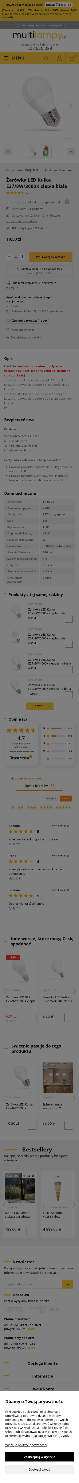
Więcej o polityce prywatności (26, 1445)
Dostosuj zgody (39, 1469)
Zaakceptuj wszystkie (39, 1457)
